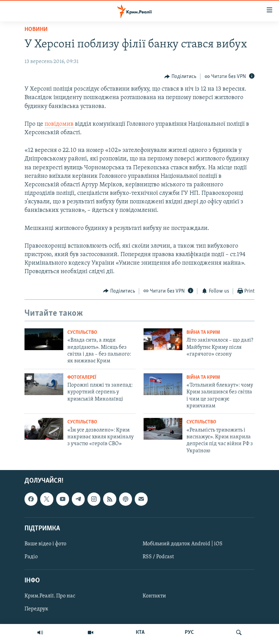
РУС (189, 632)
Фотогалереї (81, 377)
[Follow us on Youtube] (62, 499)
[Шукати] (239, 632)
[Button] (180, 76)
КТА (140, 632)
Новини (36, 30)
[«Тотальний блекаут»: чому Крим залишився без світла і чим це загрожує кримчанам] (163, 384)
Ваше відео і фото (45, 544)
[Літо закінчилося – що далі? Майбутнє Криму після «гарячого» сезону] (163, 339)
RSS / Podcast (158, 557)
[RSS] (109, 499)
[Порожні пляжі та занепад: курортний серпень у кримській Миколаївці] (43, 384)
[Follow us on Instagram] (93, 499)
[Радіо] (40, 632)
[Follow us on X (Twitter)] (46, 499)
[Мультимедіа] (90, 632)
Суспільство (82, 332)
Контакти (154, 596)
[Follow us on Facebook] (30, 499)
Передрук (36, 609)
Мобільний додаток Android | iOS (183, 544)
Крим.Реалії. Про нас (49, 596)
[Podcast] (125, 499)
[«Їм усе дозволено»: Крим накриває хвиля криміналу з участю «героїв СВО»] (43, 429)
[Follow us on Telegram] (78, 499)
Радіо (31, 557)
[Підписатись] (141, 499)
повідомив (60, 124)
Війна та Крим (203, 332)
